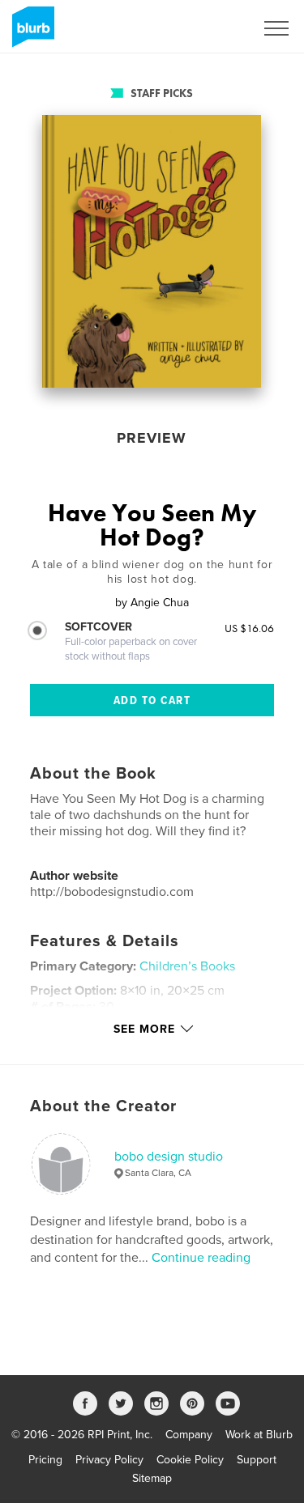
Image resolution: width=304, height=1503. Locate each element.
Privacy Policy (109, 1460)
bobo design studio (168, 1156)
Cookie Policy (190, 1460)
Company (188, 1434)
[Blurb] (30, 33)
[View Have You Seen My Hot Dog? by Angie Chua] (151, 251)
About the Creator (103, 1106)
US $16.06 (249, 628)
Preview (151, 438)
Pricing (45, 1460)
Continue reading (201, 1258)
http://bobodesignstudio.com (112, 892)
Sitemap (152, 1478)
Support (256, 1460)
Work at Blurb (259, 1434)
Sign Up (213, 28)
